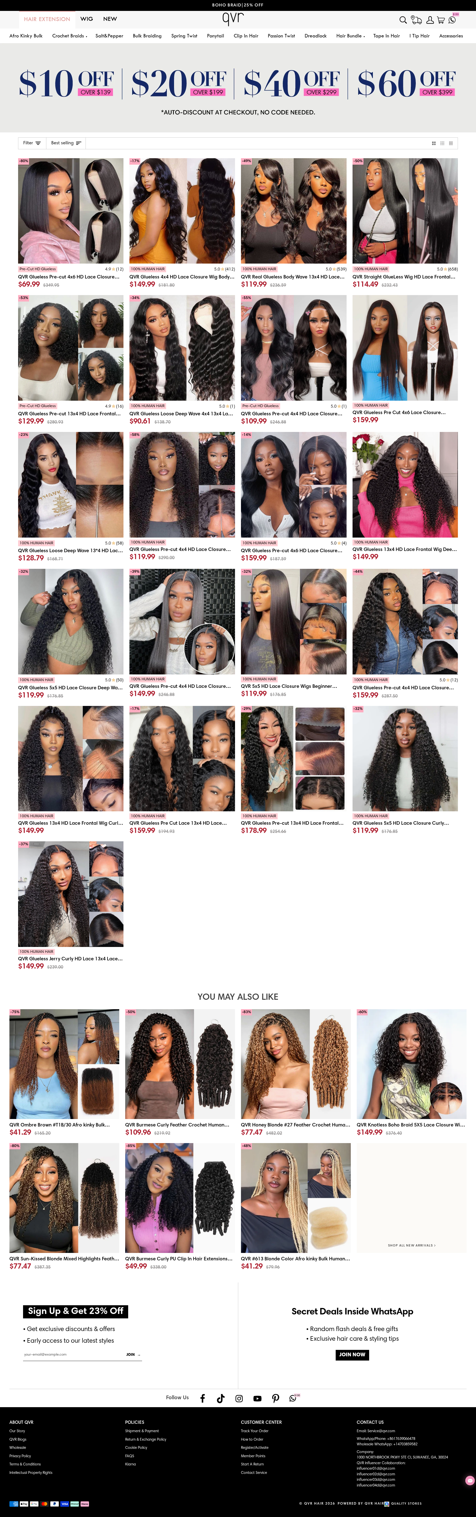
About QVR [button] (21, 1423)
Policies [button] (134, 1423)
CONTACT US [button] (370, 1423)
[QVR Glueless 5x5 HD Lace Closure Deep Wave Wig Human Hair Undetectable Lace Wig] (71, 689)
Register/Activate (254, 1448)
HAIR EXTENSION (47, 19)
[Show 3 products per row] (442, 143)
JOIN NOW (352, 1355)
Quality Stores (406, 1504)
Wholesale (17, 1448)
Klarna (130, 1464)
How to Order (252, 1440)
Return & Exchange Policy (145, 1440)
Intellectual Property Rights (30, 1473)
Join (133, 1355)
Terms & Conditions (25, 1464)
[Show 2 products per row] (434, 143)
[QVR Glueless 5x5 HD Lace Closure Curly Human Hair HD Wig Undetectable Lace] (405, 825)
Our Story (17, 1431)
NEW (110, 19)
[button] (69, 36)
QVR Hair (314, 1504)
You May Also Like (238, 997)
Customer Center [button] (261, 1423)
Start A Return (252, 1464)
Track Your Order (254, 1431)
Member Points (253, 1456)
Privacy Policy (20, 1456)
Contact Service (254, 1473)
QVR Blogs (17, 1440)
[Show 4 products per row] (452, 143)
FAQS (129, 1456)
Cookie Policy (136, 1448)
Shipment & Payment (142, 1431)
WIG (86, 19)
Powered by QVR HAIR (361, 1504)
